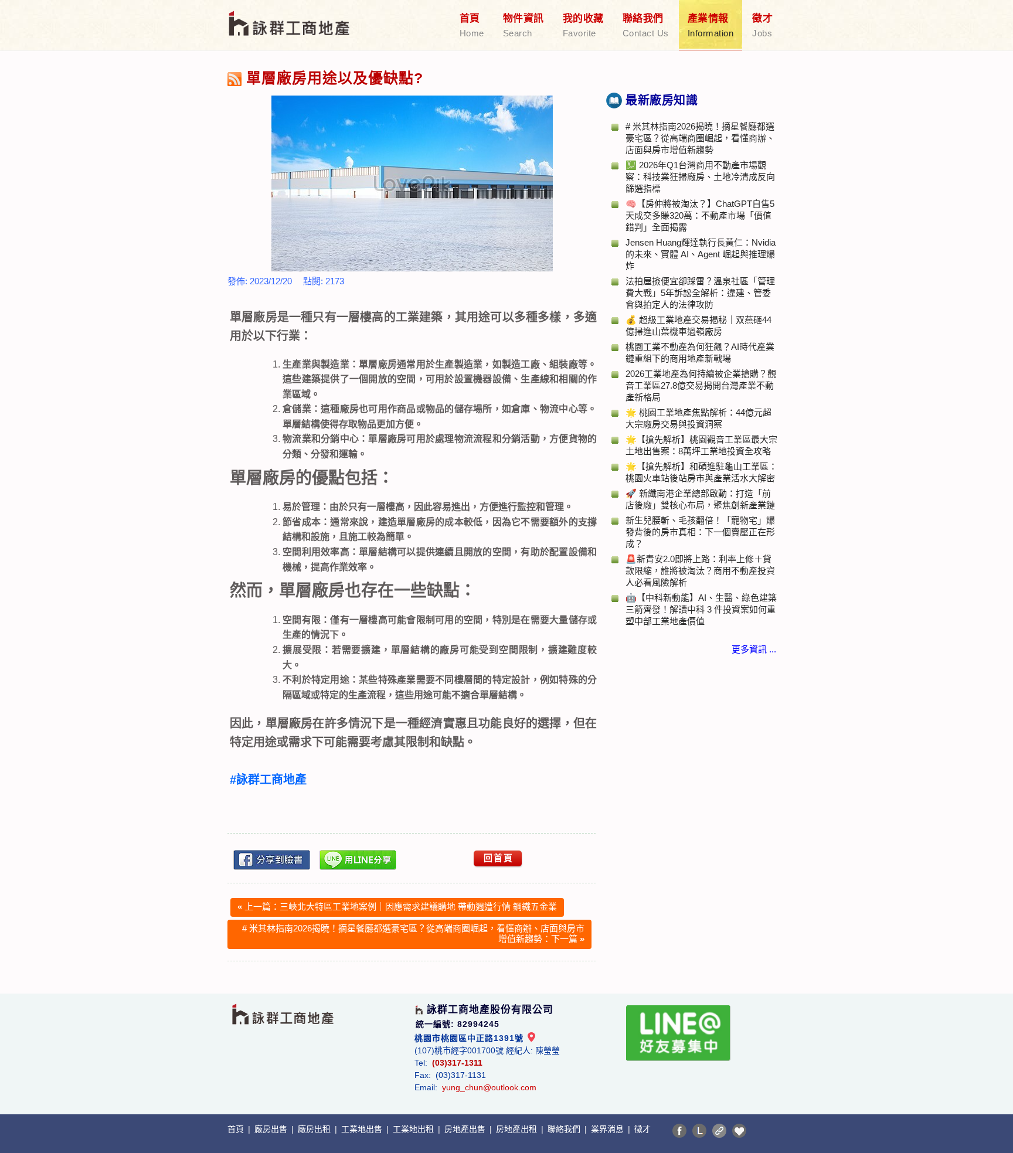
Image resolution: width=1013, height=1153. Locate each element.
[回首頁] (290, 16)
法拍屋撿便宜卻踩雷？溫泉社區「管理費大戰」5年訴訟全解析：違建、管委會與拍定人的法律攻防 (700, 292)
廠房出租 (315, 1129)
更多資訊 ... (754, 649)
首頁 (472, 25)
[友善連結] (719, 1131)
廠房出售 (272, 1129)
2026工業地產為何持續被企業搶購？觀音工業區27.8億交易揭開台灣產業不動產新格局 (701, 385)
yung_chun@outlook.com (489, 1087)
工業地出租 (414, 1129)
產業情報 (711, 25)
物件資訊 (523, 25)
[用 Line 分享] (358, 860)
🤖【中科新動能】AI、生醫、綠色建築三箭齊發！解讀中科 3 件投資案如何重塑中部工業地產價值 (701, 609)
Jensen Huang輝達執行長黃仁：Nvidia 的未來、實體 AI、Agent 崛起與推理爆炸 (701, 254)
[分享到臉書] (272, 860)
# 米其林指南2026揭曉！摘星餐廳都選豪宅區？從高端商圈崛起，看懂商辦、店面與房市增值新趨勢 (700, 138)
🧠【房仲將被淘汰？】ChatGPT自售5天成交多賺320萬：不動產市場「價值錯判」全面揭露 (700, 215)
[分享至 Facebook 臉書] (679, 1131)
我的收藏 (583, 25)
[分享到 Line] (699, 1131)
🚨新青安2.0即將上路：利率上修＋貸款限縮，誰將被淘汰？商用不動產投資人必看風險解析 (700, 570)
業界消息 (608, 1129)
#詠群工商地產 (268, 779)
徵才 (762, 25)
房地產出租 (517, 1129)
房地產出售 (466, 1129)
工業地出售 (363, 1129)
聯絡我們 (646, 25)
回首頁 (499, 858)
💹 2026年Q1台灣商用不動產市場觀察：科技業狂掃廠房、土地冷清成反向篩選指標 (700, 176)
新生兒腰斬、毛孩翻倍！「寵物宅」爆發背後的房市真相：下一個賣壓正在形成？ (700, 532)
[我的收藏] (739, 1131)
